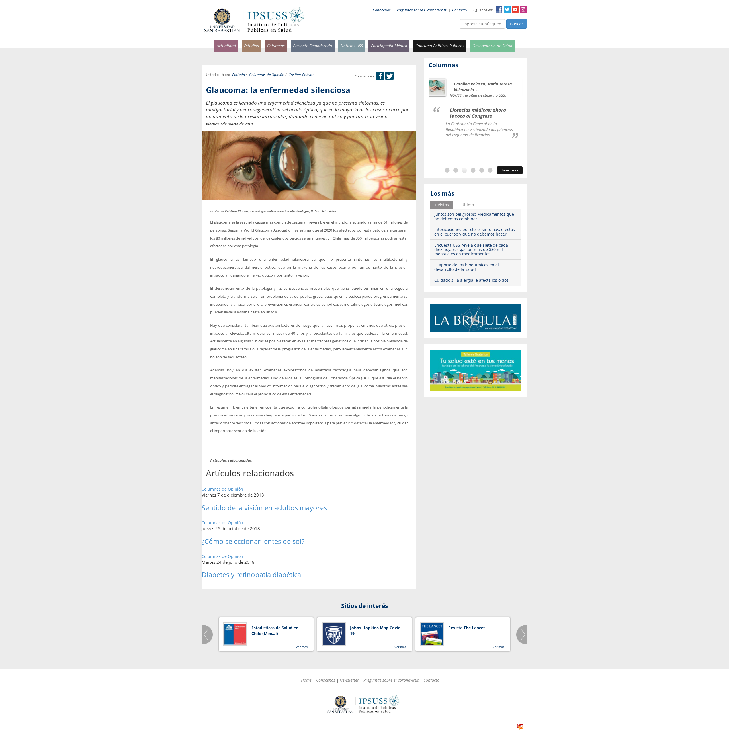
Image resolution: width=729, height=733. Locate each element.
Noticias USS (352, 45)
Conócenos (382, 10)
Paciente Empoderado (312, 45)
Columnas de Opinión (266, 74)
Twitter (507, 9)
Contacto (459, 10)
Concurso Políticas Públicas (439, 45)
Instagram (523, 9)
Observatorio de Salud (492, 45)
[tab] (441, 205)
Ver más (302, 647)
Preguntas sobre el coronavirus (421, 10)
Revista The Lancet (466, 627)
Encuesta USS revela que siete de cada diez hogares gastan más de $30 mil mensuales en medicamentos (471, 249)
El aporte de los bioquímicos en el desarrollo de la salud (466, 267)
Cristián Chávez (301, 74)
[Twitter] (389, 76)
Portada (238, 74)
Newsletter (349, 680)
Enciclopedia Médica (389, 45)
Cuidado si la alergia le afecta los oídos (471, 280)
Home (306, 680)
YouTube (515, 9)
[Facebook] (380, 76)
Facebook (499, 9)
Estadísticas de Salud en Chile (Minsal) (274, 630)
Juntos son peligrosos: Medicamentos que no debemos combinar (474, 216)
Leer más (509, 170)
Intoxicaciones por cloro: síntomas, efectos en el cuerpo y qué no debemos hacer (474, 231)
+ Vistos (441, 204)
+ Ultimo (466, 204)
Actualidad (226, 45)
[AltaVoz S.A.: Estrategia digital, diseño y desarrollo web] (520, 726)
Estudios (251, 45)
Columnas (276, 45)
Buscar (516, 23)
